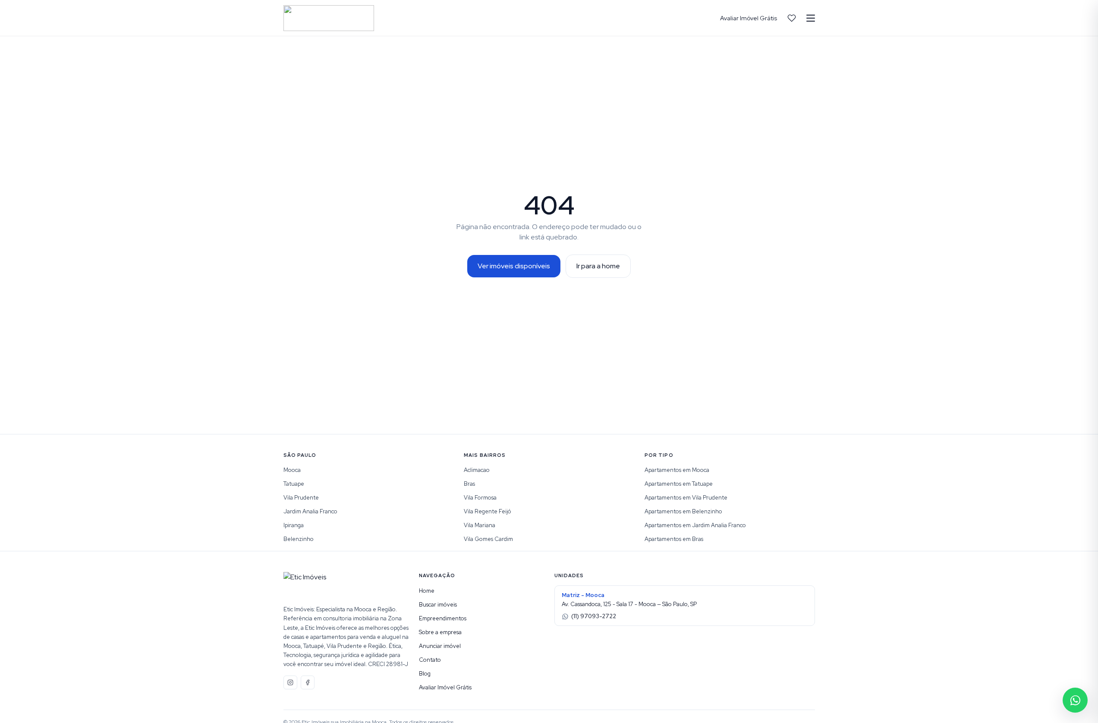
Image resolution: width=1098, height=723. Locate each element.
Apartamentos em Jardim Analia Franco (695, 525)
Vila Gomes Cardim (488, 539)
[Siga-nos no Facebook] (308, 682)
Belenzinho (298, 539)
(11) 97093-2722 (593, 616)
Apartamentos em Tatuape (679, 483)
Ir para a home (598, 265)
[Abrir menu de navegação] (810, 18)
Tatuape (293, 483)
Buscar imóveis (438, 604)
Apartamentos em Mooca (677, 470)
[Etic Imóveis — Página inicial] (328, 18)
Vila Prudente (301, 497)
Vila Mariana (479, 525)
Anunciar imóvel (440, 646)
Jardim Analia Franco (310, 511)
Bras (469, 483)
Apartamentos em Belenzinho (683, 511)
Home (426, 590)
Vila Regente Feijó (487, 511)
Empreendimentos (442, 618)
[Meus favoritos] (791, 18)
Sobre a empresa (440, 632)
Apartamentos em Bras (674, 539)
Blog (425, 673)
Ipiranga (293, 525)
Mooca (292, 470)
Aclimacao (477, 470)
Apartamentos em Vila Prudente (686, 497)
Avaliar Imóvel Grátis (748, 18)
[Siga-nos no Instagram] (290, 682)
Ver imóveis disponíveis (514, 265)
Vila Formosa (480, 497)
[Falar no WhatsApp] (1075, 700)
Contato (430, 659)
